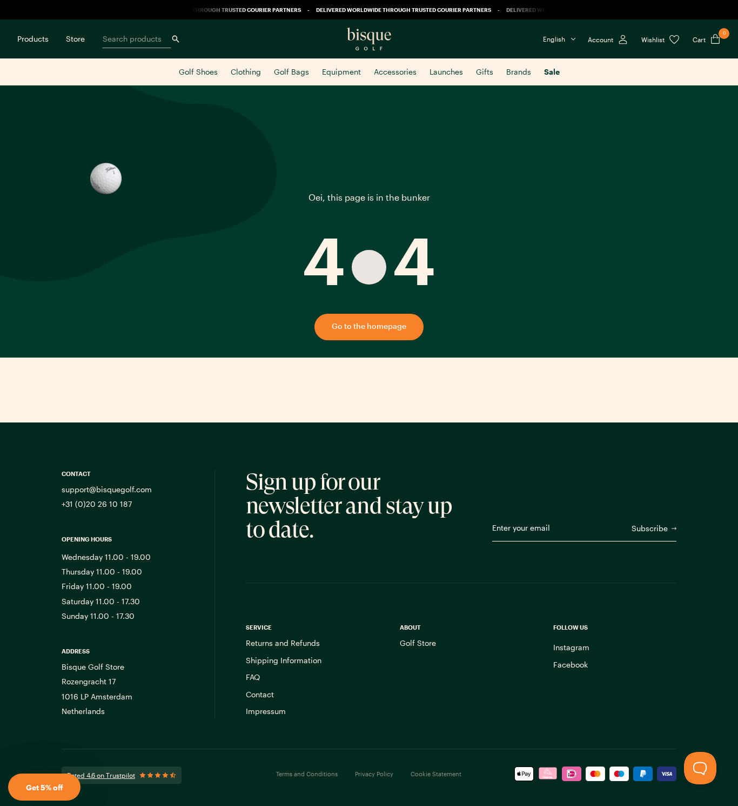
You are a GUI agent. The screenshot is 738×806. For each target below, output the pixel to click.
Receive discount (427, 455)
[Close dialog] (527, 298)
